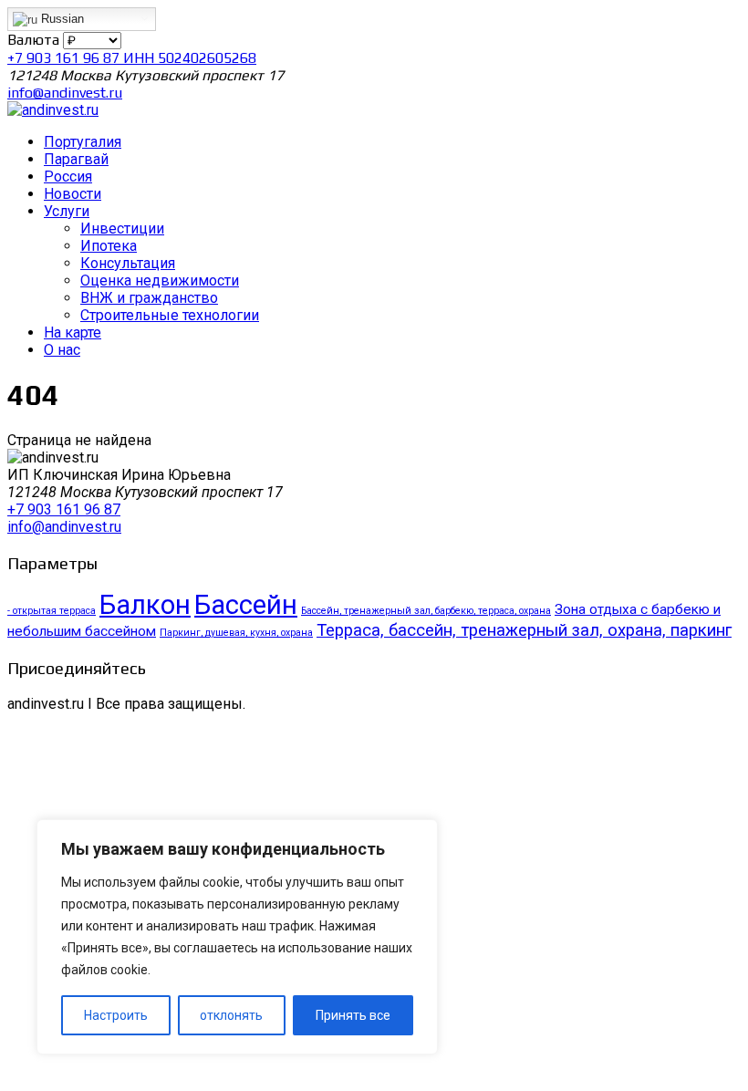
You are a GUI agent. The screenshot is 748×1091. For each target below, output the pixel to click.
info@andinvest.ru (64, 92)
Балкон (145, 604)
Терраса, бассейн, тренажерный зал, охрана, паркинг (524, 630)
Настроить (116, 1015)
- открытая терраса (51, 611)
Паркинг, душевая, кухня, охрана (236, 633)
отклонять (231, 1015)
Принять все (353, 1015)
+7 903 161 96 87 (63, 509)
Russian (60, 19)
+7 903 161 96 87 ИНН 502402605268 (131, 58)
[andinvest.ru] (53, 110)
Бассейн (245, 604)
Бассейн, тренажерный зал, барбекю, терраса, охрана (426, 611)
